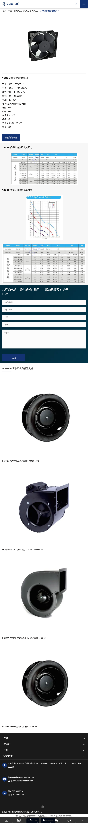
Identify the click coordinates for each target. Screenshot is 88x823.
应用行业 (8, 744)
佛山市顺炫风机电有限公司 (19, 812)
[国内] (19, 820)
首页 (4, 11)
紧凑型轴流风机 (30, 11)
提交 (14, 358)
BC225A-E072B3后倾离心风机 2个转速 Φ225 (20, 461)
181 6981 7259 (16, 795)
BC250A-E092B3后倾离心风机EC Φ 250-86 (19, 727)
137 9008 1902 (16, 791)
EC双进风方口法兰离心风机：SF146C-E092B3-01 (22, 550)
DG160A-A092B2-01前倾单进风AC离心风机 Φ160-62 (24, 638)
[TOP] (81, 820)
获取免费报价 (11, 137)
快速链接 (8, 756)
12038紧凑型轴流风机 (49, 11)
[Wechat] (56, 820)
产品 (10, 11)
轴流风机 (18, 11)
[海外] (6, 820)
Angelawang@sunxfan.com (21, 777)
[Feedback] (69, 820)
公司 (5, 750)
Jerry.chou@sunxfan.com (20, 781)
